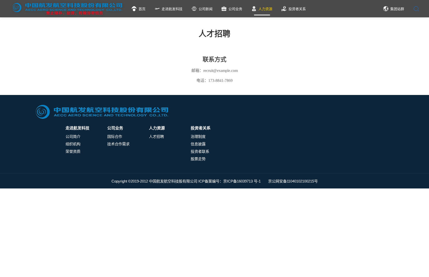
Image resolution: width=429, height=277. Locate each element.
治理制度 (198, 136)
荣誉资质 (73, 151)
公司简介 (73, 136)
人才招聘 (156, 136)
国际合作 (114, 136)
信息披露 (198, 144)
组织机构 (73, 144)
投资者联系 (200, 151)
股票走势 (198, 159)
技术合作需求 (118, 144)
